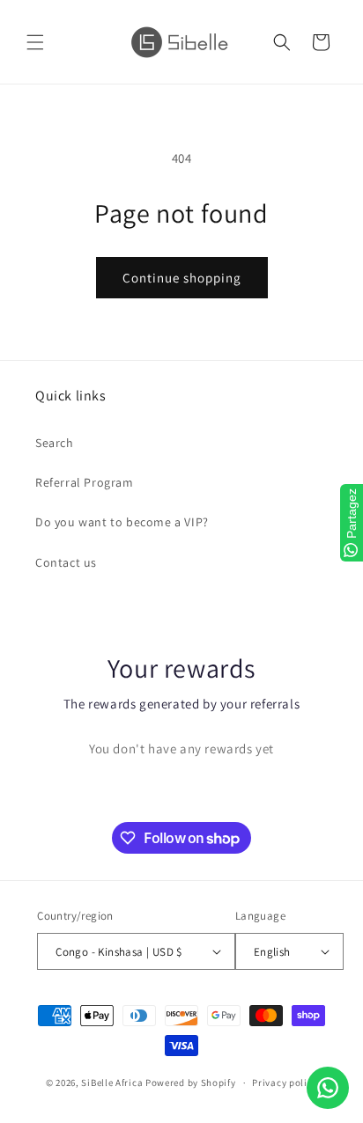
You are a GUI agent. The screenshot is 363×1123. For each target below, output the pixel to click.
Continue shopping (181, 277)
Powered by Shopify (190, 1082)
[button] (35, 42)
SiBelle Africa (112, 1082)
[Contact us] (328, 1088)
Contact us (66, 562)
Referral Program (84, 482)
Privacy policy (284, 1082)
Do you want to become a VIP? (122, 522)
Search (54, 443)
